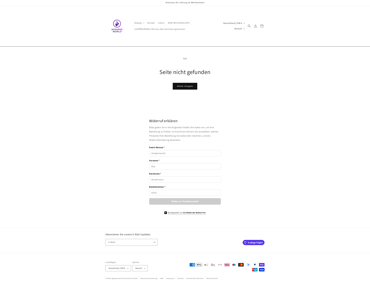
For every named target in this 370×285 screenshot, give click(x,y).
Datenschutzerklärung (148, 278)
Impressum (170, 278)
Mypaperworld (116, 278)
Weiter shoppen (185, 86)
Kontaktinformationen (195, 278)
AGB (161, 278)
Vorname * (154, 160)
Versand (180, 278)
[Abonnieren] (154, 242)
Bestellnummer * (157, 186)
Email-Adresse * (157, 147)
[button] (139, 23)
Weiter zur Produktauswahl (185, 201)
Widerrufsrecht (212, 278)
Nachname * (155, 173)
